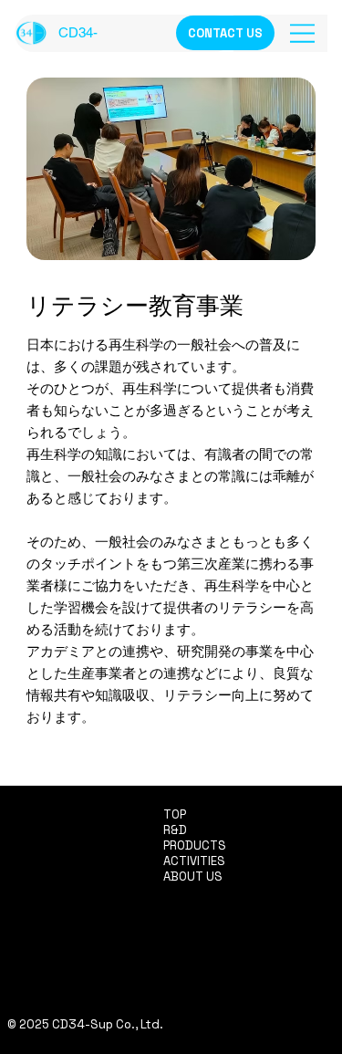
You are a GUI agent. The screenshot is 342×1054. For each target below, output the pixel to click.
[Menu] (303, 33)
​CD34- (78, 32)
